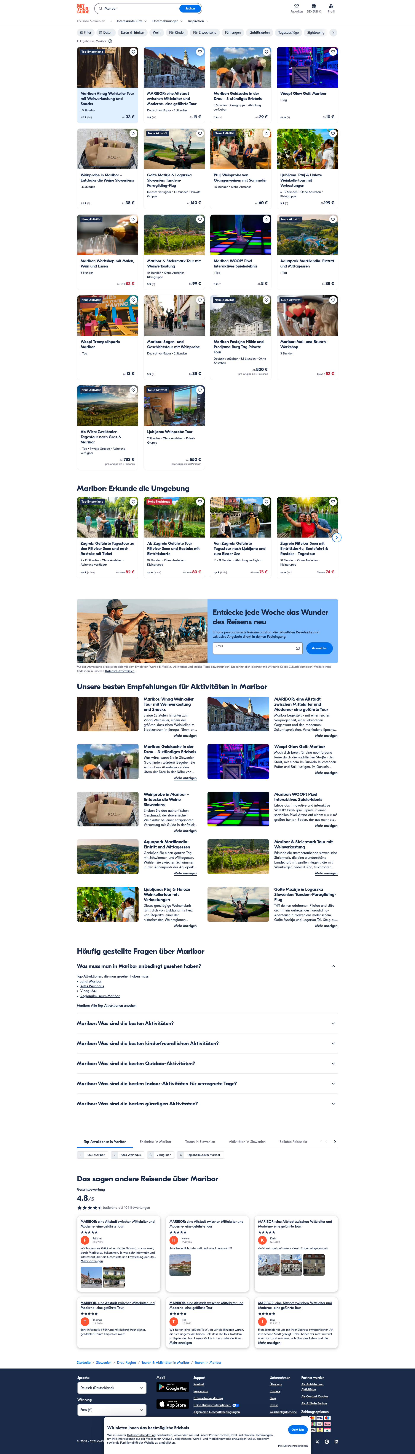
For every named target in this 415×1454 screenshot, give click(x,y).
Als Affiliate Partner (314, 1403)
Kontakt (198, 1384)
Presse (274, 1405)
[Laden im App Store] (172, 1405)
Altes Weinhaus (92, 986)
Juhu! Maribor (91, 981)
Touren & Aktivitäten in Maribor (165, 1363)
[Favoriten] (296, 6)
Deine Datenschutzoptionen (212, 1405)
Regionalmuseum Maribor (100, 996)
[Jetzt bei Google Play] (172, 1387)
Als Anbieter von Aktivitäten (312, 1387)
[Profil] (331, 6)
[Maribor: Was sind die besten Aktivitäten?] (333, 1023)
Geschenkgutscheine (283, 1412)
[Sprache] (313, 6)
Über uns (276, 1384)
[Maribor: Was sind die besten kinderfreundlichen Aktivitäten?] (333, 1043)
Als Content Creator (314, 1396)
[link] (107, 85)
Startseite (84, 1363)
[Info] (110, 41)
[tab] (105, 1142)
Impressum (200, 1391)
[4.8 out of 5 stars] (90, 1207)
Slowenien (104, 1363)
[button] (107, 85)
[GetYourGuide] (83, 9)
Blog (273, 1398)
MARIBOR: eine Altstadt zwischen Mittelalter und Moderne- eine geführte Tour (118, 1224)
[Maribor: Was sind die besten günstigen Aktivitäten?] (333, 1103)
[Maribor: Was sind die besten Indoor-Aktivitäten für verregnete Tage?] (333, 1083)
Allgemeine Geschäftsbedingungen (216, 1412)
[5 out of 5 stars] (119, 1232)
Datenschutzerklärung (208, 1398)
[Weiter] (337, 537)
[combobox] (137, 8)
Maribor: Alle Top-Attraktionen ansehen (107, 1006)
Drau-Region (126, 1363)
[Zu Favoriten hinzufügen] (133, 52)
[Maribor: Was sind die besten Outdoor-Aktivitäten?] (333, 1063)
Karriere (275, 1391)
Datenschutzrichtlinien (119, 671)
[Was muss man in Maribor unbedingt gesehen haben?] (333, 966)
